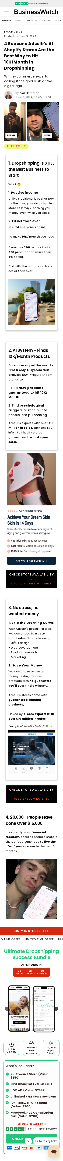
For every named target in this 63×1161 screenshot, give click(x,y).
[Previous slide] (7, 1009)
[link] (31, 579)
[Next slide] (56, 1009)
